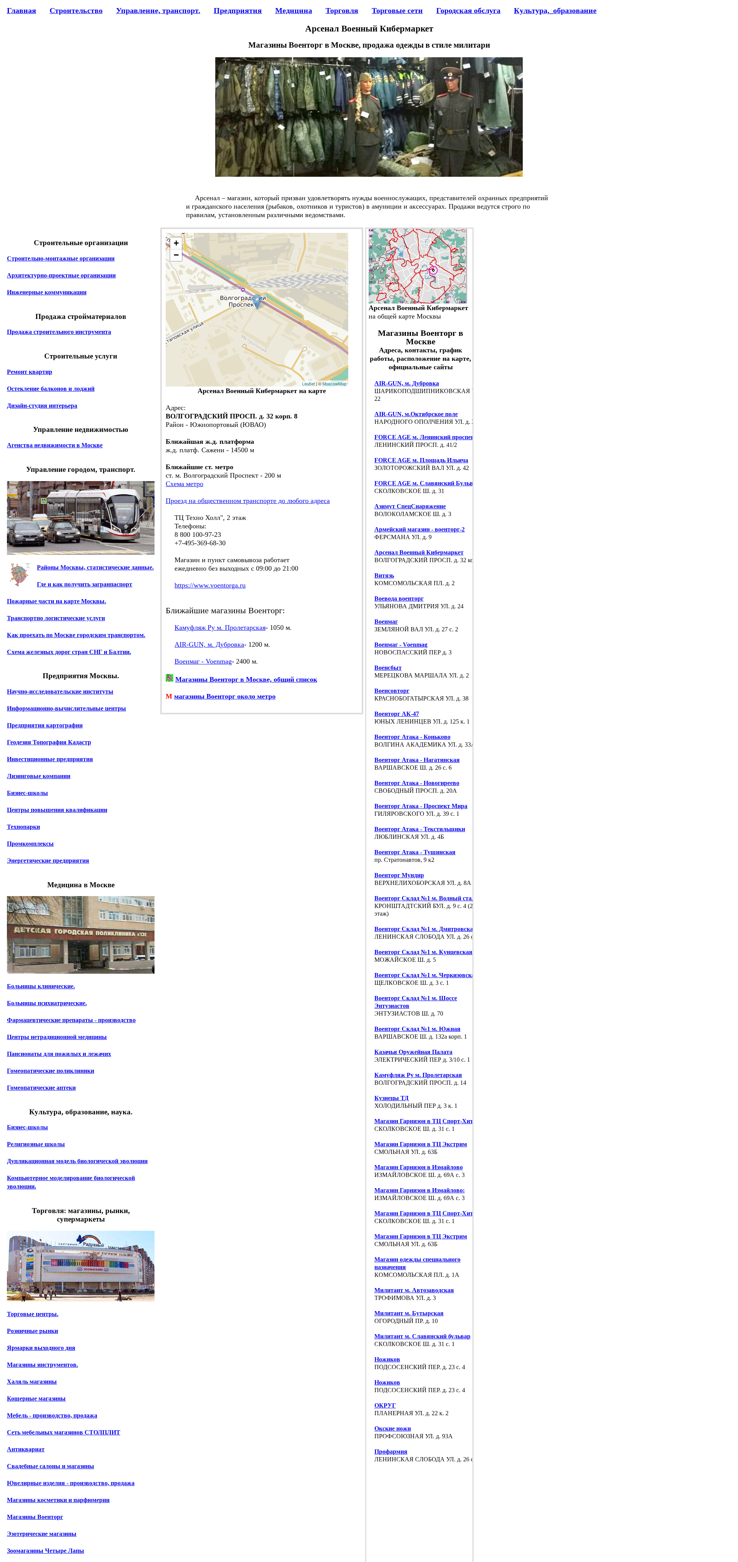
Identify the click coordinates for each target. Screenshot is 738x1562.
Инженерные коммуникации (46, 292)
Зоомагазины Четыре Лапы (45, 1550)
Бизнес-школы (27, 793)
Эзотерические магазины (41, 1533)
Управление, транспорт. (158, 10)
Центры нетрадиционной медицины (57, 1037)
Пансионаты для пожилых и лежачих (59, 1054)
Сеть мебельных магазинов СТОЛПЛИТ (63, 1432)
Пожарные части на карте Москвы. (56, 601)
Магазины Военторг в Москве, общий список (246, 679)
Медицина (293, 10)
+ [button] (176, 243)
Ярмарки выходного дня (41, 1348)
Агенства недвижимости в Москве (55, 445)
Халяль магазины (32, 1381)
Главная (21, 10)
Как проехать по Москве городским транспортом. (76, 635)
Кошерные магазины (36, 1398)
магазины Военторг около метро (225, 696)
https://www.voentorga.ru (210, 585)
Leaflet (308, 383)
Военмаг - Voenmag (203, 661)
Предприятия (238, 10)
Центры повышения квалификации (57, 810)
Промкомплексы (30, 843)
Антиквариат (26, 1449)
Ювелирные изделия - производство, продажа (71, 1483)
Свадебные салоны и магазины (50, 1466)
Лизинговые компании (38, 776)
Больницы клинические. (41, 986)
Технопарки (23, 826)
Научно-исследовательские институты (60, 691)
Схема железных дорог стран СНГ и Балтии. (69, 652)
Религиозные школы (36, 1144)
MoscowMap (334, 383)
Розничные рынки (32, 1331)
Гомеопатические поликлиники (50, 1070)
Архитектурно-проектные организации (61, 275)
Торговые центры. (32, 1314)
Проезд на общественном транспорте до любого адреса (248, 501)
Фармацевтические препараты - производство (71, 1020)
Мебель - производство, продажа (52, 1415)
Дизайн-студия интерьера (42, 405)
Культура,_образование (555, 10)
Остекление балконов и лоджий (51, 388)
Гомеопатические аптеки (41, 1087)
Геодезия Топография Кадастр (49, 742)
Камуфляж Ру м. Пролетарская (220, 627)
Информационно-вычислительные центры (66, 708)
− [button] (176, 255)
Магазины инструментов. (42, 1364)
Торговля (342, 10)
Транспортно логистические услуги (56, 618)
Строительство (76, 10)
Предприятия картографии (45, 725)
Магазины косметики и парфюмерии (58, 1500)
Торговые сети (397, 10)
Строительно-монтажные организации (61, 258)
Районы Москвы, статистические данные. (95, 567)
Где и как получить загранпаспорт (84, 584)
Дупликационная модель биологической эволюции (77, 1161)
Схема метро (184, 484)
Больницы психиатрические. (47, 1003)
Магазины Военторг (35, 1517)
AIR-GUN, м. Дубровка (209, 644)
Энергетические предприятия (48, 860)
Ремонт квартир (29, 372)
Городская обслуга (468, 10)
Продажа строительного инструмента (59, 332)
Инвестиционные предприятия (50, 759)
